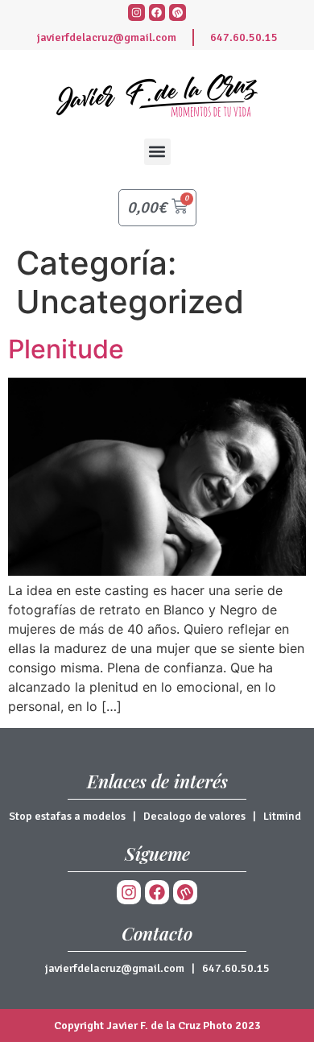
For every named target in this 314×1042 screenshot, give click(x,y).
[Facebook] (157, 12)
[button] (157, 152)
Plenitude (66, 349)
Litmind (282, 816)
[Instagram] (136, 12)
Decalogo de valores (194, 816)
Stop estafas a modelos (67, 816)
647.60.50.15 (244, 37)
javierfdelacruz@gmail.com (106, 37)
